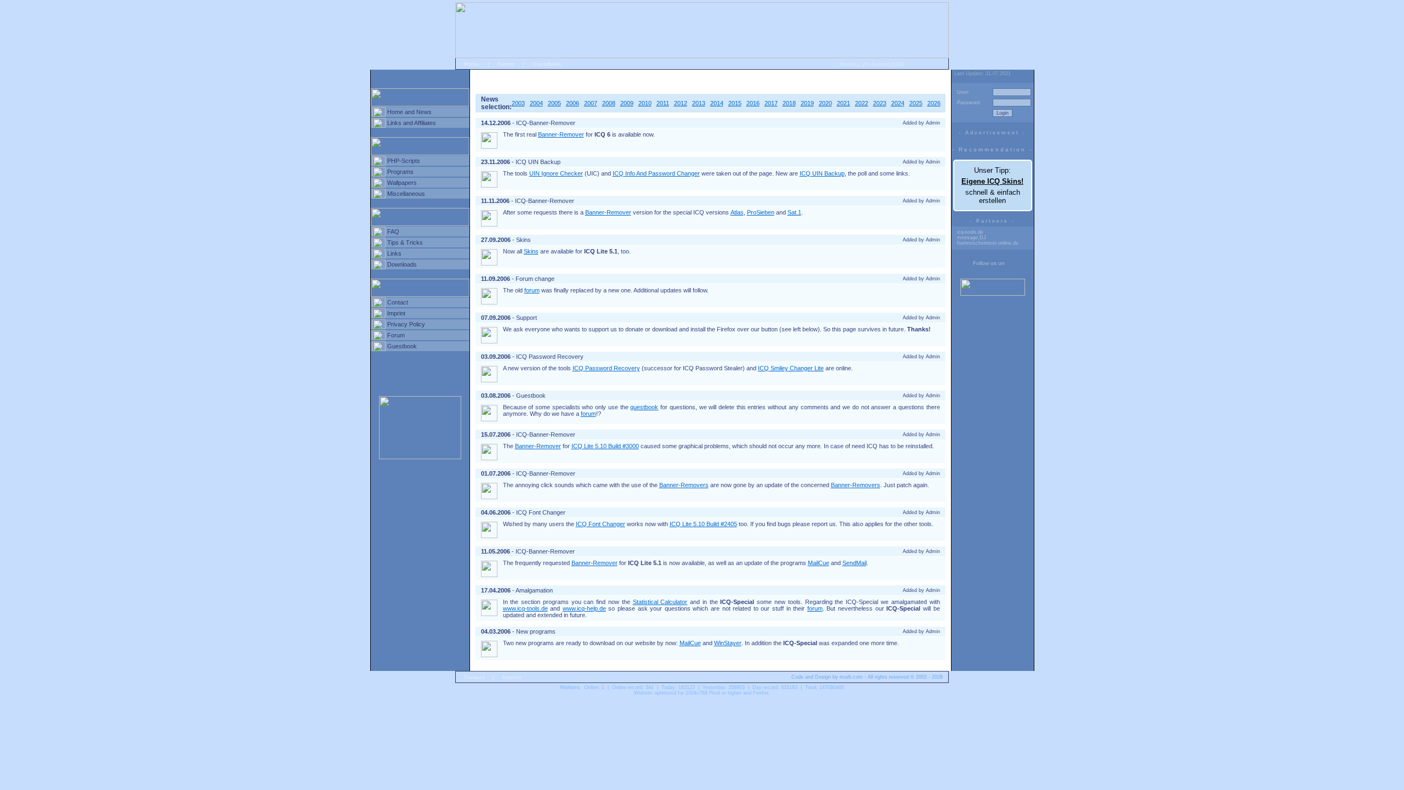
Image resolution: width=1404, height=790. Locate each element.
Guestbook (547, 64)
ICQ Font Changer (600, 524)
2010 (645, 103)
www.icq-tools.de (525, 608)
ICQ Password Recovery (606, 368)
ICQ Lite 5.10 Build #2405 (703, 524)
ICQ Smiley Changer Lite (791, 368)
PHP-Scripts (403, 160)
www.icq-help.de (584, 608)
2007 (590, 103)
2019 (807, 103)
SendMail (854, 563)
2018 (789, 103)
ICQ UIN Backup (822, 173)
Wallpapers (402, 182)
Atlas (737, 212)
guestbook (644, 407)
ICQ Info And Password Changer (656, 173)
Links (394, 253)
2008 (608, 103)
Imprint (396, 313)
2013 (698, 103)
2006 (572, 103)
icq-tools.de (970, 232)
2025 (915, 103)
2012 (680, 103)
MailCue (818, 563)
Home (471, 64)
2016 (753, 103)
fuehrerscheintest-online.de (987, 243)
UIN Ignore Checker (556, 173)
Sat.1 (794, 212)
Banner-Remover (561, 134)
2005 (554, 103)
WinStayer (727, 643)
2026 (934, 103)
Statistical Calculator (660, 602)
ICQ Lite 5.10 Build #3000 (605, 446)
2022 (861, 103)
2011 (662, 103)
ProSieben (760, 212)
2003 (518, 103)
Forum (505, 64)
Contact (397, 302)
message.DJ (971, 237)
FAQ (393, 231)
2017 (771, 103)
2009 (626, 103)
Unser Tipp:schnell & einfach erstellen (992, 185)
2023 (879, 103)
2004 (536, 103)
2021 (843, 103)
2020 (825, 103)
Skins (531, 251)
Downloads (402, 264)
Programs (400, 171)
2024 (897, 103)
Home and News (409, 112)
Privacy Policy (406, 324)
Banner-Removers (684, 485)
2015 (734, 103)
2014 (716, 103)
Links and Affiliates (411, 123)
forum (532, 290)
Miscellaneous (406, 193)
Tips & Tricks (405, 242)
